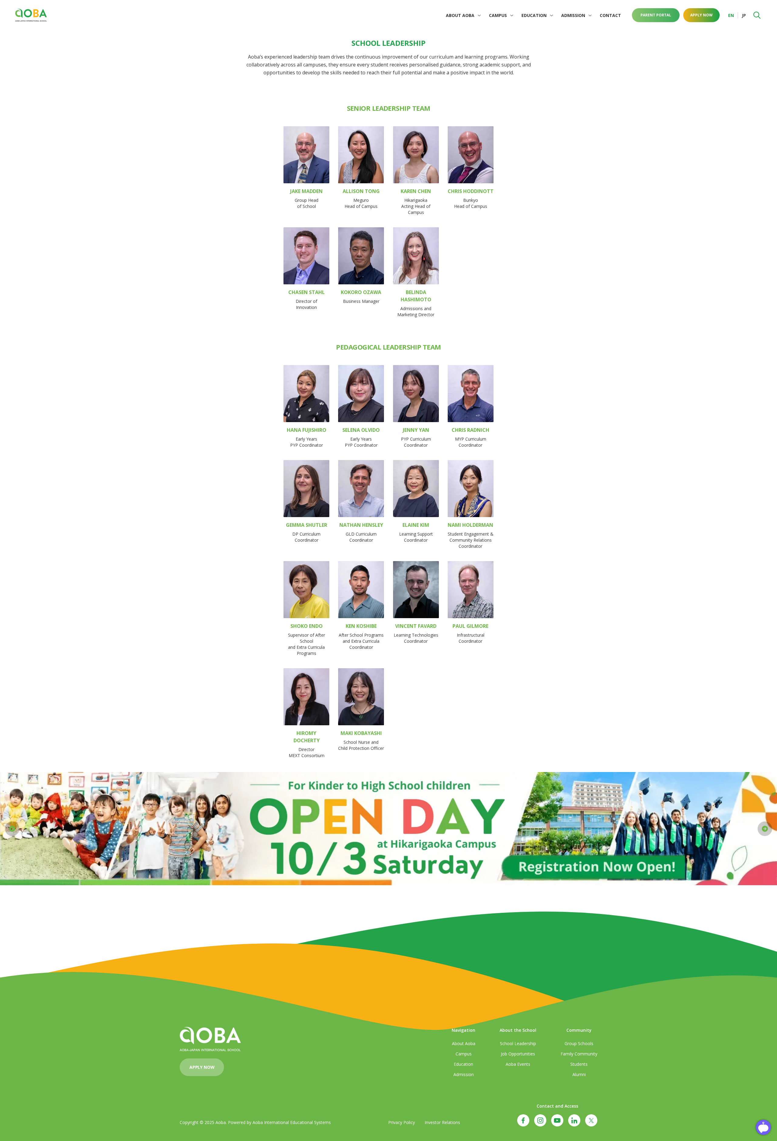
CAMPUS (498, 15)
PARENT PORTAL (655, 15)
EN (731, 15)
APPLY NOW (701, 15)
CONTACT (610, 15)
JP (744, 15)
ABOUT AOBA (460, 15)
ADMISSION (573, 15)
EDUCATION (534, 15)
